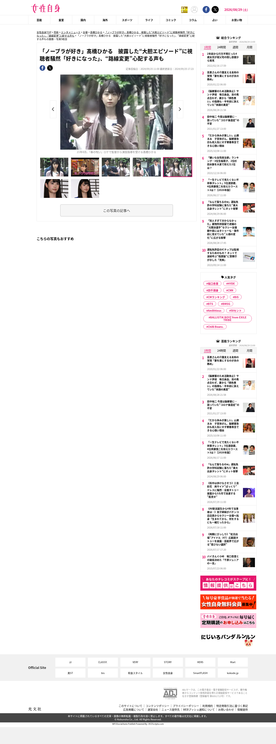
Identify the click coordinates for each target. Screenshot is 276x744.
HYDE (231, 283)
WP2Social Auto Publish (123, 723)
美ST (70, 673)
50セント (236, 310)
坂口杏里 (213, 283)
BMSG (226, 304)
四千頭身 (213, 290)
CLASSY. (102, 662)
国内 (83, 20)
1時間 (207, 47)
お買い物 (237, 20)
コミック (171, 20)
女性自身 (168, 673)
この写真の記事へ (116, 210)
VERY (135, 662)
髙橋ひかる (96, 32)
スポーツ (127, 20)
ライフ (149, 20)
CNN (230, 290)
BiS (236, 297)
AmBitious (214, 310)
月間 (249, 47)
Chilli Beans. (216, 327)
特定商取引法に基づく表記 (232, 706)
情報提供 (242, 709)
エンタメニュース (70, 32)
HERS (200, 662)
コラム (193, 20)
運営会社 (153, 709)
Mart (232, 662)
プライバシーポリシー (186, 706)
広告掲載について (133, 709)
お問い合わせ (226, 709)
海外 (105, 20)
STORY (168, 662)
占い (214, 20)
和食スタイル (135, 673)
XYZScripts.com (156, 723)
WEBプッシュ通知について (199, 709)
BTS (210, 304)
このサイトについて (130, 706)
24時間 (221, 47)
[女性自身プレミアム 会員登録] (184, 9)
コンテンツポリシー (157, 706)
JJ (70, 662)
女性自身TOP (44, 32)
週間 (235, 47)
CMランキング (216, 297)
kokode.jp (232, 673)
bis (103, 673)
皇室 (61, 20)
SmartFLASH (200, 673)
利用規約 (207, 706)
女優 (85, 32)
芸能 (39, 20)
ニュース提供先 (170, 709)
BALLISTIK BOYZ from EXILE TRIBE (228, 318)
